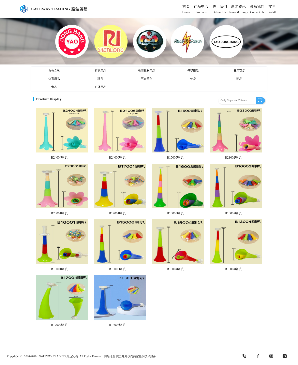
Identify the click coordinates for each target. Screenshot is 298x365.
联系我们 (257, 6)
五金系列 (146, 78)
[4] (284, 356)
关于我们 (219, 6)
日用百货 (239, 70)
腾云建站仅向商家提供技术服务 (136, 356)
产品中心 (201, 6)
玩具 (100, 78)
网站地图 (109, 356)
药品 (239, 78)
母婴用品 (193, 70)
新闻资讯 (238, 6)
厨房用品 (100, 70)
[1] (244, 356)
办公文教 (54, 70)
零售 (272, 6)
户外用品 (100, 86)
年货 (193, 78)
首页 (186, 6)
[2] (258, 356)
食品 (54, 86)
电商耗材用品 (146, 70)
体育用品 (54, 78)
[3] (271, 356)
